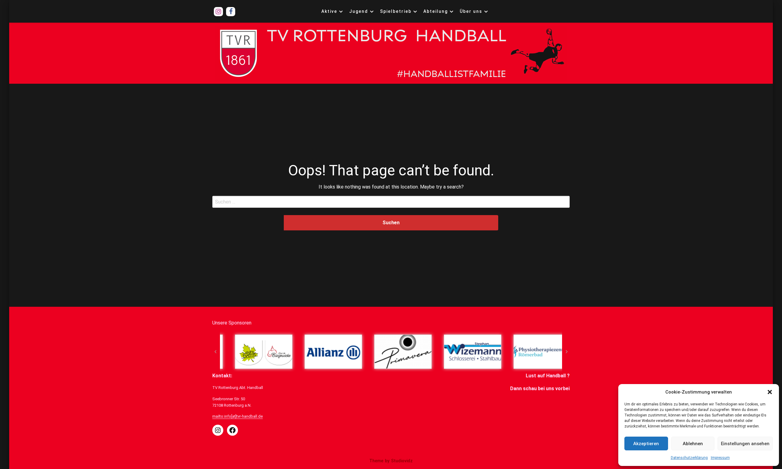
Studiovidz (402, 460)
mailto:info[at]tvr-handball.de (237, 416)
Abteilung (435, 11)
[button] (770, 392)
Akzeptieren (646, 443)
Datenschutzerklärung (689, 458)
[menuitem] (331, 11)
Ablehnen (693, 443)
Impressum (720, 458)
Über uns (471, 11)
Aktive (329, 11)
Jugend (358, 11)
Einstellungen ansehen (745, 443)
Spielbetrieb (395, 11)
